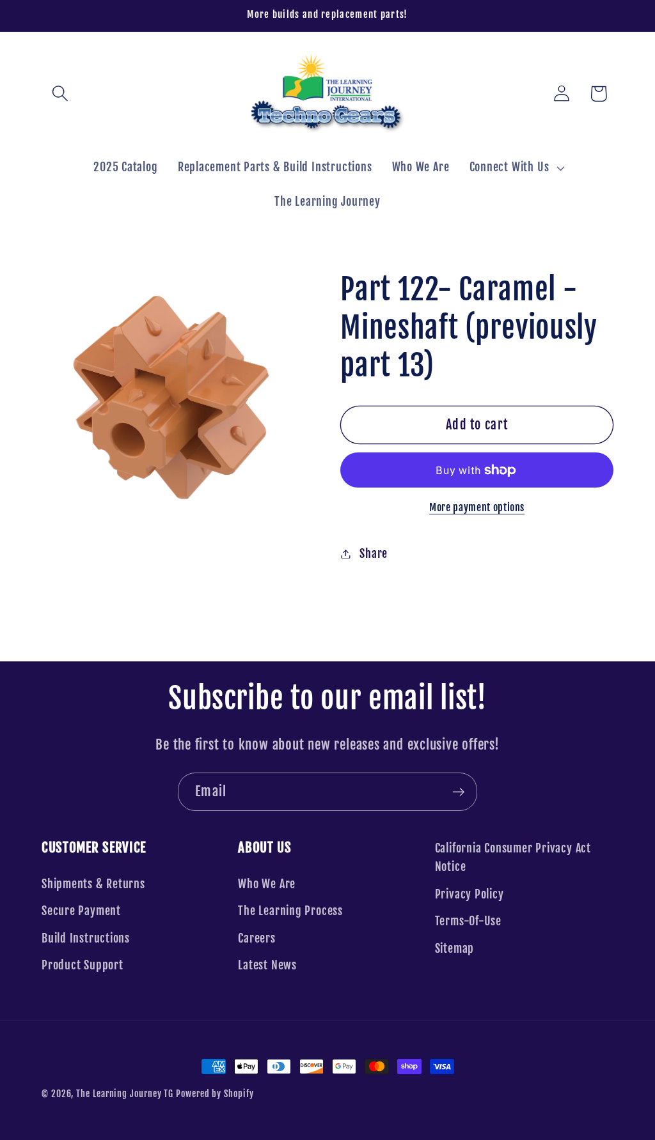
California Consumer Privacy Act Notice (513, 857)
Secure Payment (81, 911)
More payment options (477, 507)
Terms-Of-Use (468, 921)
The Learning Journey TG (124, 1094)
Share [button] (373, 553)
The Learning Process (290, 911)
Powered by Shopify (214, 1094)
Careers (256, 938)
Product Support (82, 965)
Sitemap (454, 948)
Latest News (267, 965)
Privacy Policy (469, 894)
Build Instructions (86, 938)
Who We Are (267, 884)
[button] (60, 93)
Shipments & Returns (93, 884)
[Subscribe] (458, 792)
